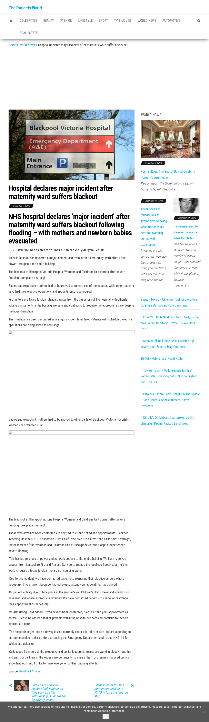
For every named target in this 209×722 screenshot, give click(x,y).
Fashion (66, 21)
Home (12, 45)
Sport (103, 21)
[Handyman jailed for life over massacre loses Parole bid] (186, 205)
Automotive (171, 21)
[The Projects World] (11, 21)
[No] (204, 712)
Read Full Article (29, 671)
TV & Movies (123, 21)
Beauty (48, 21)
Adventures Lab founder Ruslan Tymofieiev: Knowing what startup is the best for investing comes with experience (154, 227)
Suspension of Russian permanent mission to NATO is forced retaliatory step (111, 690)
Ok (105, 716)
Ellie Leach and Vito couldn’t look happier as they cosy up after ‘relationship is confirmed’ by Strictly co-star (48, 692)
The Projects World (25, 7)
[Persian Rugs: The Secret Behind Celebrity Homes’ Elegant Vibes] (170, 139)
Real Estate (29, 33)
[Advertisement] (104, 79)
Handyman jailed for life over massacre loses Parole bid (186, 232)
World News (147, 21)
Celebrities (28, 21)
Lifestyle (85, 21)
